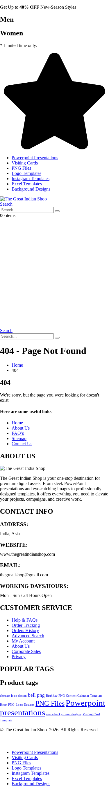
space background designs (63, 714)
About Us (21, 428)
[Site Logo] (23, 198)
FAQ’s (18, 433)
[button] (6, 204)
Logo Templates (26, 173)
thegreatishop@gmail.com (24, 574)
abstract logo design (13, 695)
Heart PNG (7, 704)
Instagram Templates (30, 178)
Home (17, 422)
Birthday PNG (55, 695)
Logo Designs (25, 704)
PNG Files (21, 168)
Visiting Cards (25, 162)
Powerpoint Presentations (35, 157)
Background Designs (31, 189)
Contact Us (22, 443)
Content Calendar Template (84, 695)
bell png (36, 695)
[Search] (57, 211)
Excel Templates (27, 183)
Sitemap (19, 438)
